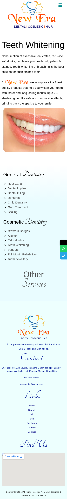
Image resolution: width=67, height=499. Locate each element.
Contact (32, 432)
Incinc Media (40, 495)
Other (33, 274)
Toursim (31, 427)
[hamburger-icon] (60, 5)
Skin (31, 418)
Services (33, 283)
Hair (31, 414)
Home (31, 405)
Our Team (32, 423)
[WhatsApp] (63, 248)
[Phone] (63, 255)
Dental (31, 410)
